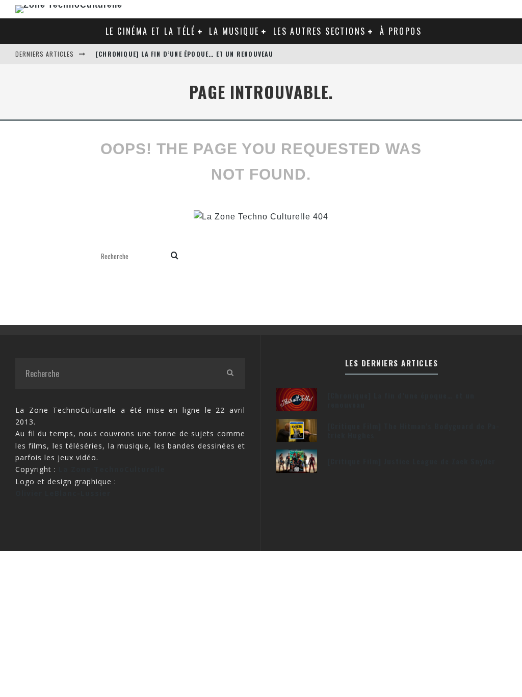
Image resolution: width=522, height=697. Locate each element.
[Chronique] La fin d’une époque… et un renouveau (184, 53)
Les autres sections (319, 31)
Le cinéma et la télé (150, 31)
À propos (401, 31)
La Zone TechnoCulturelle (112, 469)
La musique (234, 31)
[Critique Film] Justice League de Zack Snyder (411, 461)
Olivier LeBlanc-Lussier (63, 493)
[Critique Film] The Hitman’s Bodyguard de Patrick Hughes (413, 430)
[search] (174, 256)
